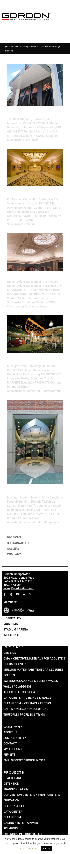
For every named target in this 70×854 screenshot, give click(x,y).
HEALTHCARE (12, 778)
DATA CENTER (12, 811)
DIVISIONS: (14, 537)
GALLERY (13, 548)
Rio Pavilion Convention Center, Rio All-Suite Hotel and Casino (34, 194)
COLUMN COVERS (15, 664)
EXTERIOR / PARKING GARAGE (23, 834)
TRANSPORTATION (15, 789)
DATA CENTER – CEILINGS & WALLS (27, 697)
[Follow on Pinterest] (30, 594)
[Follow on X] (11, 594)
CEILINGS (9, 652)
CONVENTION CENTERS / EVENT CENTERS (31, 794)
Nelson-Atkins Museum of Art (31, 278)
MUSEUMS (10, 624)
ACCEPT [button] (46, 848)
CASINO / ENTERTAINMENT (21, 822)
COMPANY (14, 554)
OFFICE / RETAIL (14, 806)
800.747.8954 (12, 584)
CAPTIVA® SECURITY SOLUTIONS (25, 709)
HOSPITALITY (12, 618)
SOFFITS (9, 675)
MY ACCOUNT (12, 749)
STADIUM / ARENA (15, 629)
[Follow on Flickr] (24, 594)
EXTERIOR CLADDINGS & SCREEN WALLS (30, 680)
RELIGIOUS (10, 828)
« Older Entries (16, 533)
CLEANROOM (12, 817)
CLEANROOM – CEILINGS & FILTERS (27, 703)
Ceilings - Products (30, 46)
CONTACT (10, 743)
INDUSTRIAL (11, 635)
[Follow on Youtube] (17, 594)
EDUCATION (11, 800)
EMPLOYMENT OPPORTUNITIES (24, 760)
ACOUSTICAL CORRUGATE (20, 692)
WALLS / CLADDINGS (17, 686)
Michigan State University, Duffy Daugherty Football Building (34, 492)
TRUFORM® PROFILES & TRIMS (24, 714)
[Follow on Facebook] (4, 594)
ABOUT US (10, 732)
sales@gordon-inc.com (18, 588)
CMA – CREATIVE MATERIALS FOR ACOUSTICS (34, 658)
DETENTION (11, 783)
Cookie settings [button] (28, 848)
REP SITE (9, 754)
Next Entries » (54, 533)
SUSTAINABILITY (18, 543)
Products (15, 46)
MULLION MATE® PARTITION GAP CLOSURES (33, 669)
